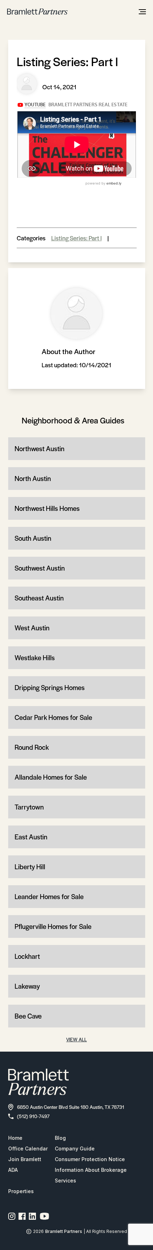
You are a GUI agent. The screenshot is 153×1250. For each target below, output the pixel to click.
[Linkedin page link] (32, 1216)
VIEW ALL (76, 1039)
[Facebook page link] (22, 1216)
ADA (13, 1170)
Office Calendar (28, 1148)
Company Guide (75, 1148)
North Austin (33, 478)
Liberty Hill (30, 866)
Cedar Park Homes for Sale (53, 717)
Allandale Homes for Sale (51, 777)
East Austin (31, 837)
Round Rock (32, 747)
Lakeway (27, 986)
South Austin (33, 538)
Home (15, 1138)
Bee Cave (28, 1016)
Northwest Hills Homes (47, 508)
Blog (60, 1138)
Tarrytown (29, 807)
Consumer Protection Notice (90, 1159)
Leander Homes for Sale (49, 896)
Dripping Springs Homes (50, 687)
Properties (21, 1191)
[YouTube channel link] (44, 1216)
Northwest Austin (39, 448)
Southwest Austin (40, 568)
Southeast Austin (39, 598)
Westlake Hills (35, 657)
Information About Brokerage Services (91, 1175)
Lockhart (27, 956)
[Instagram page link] (12, 1216)
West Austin (32, 627)
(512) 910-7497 (33, 1116)
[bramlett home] (37, 11)
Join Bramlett (24, 1159)
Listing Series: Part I (76, 238)
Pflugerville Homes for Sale (53, 926)
